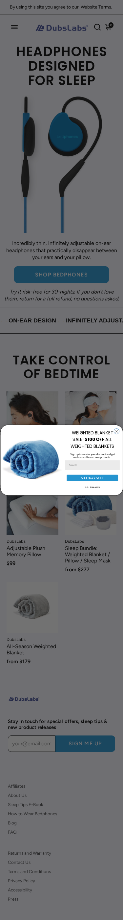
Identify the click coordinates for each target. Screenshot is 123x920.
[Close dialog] (116, 431)
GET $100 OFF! (92, 477)
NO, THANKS (92, 487)
